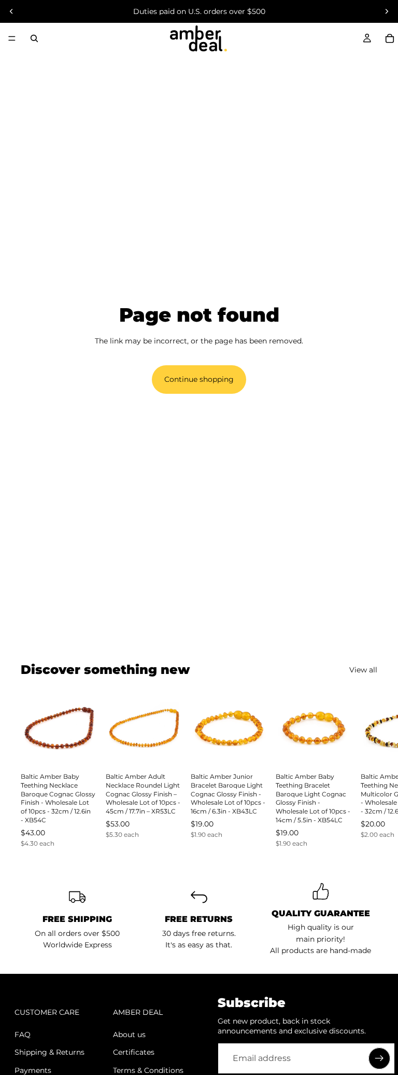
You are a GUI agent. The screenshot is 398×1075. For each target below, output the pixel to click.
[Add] (81, 750)
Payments (33, 1070)
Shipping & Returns (49, 1052)
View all (363, 669)
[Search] (34, 38)
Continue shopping (199, 379)
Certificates (133, 1052)
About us (129, 1034)
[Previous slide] (11, 11)
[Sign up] (379, 1058)
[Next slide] (386, 11)
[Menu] (12, 38)
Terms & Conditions (148, 1070)
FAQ (23, 1034)
